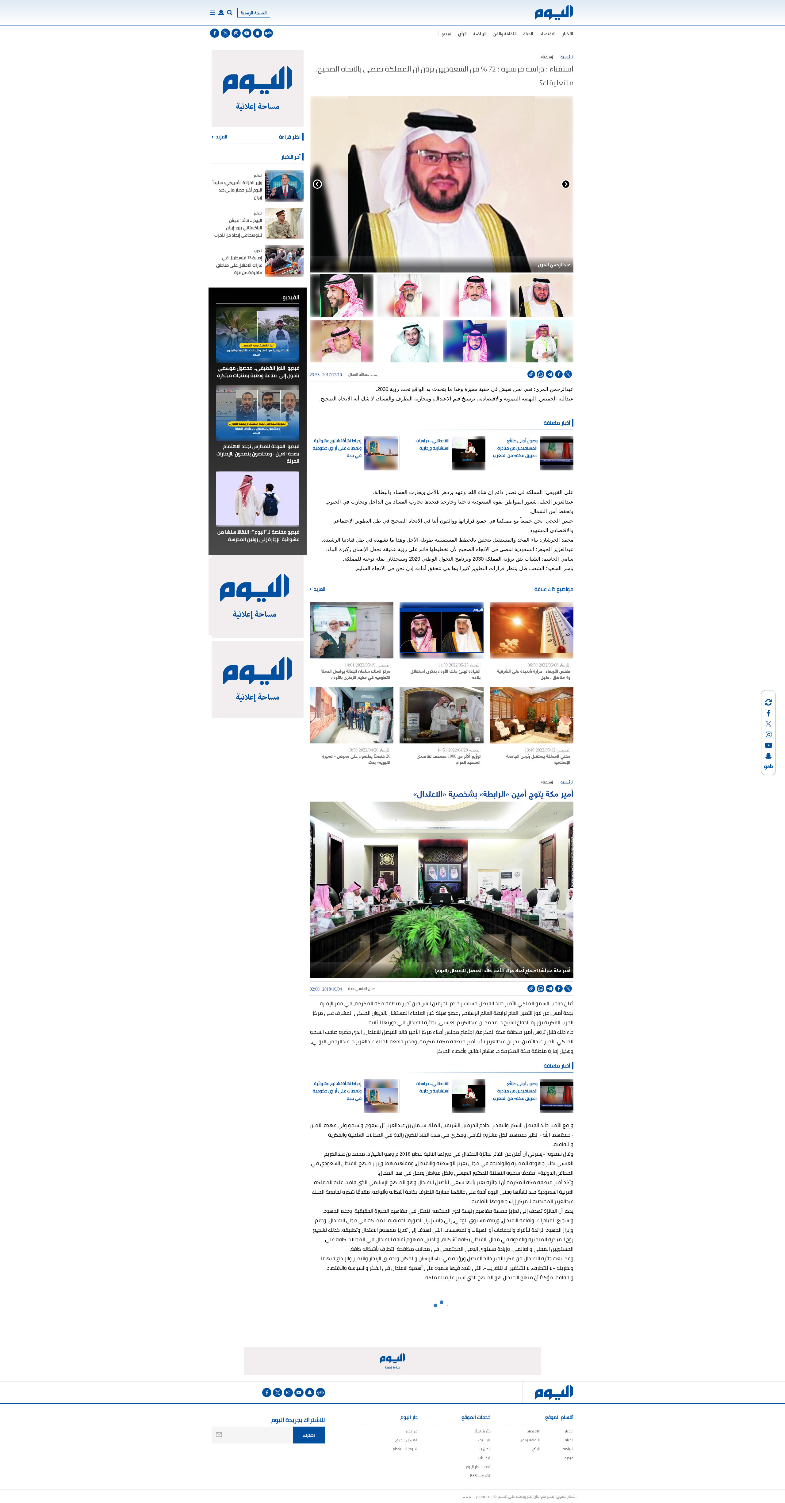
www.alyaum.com (478, 1496)
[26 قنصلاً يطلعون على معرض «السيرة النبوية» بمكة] (351, 715)
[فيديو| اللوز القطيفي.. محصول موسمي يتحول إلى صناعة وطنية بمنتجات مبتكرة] (257, 335)
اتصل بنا (484, 1448)
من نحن (412, 1431)
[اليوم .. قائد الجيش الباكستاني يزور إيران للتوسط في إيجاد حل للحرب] (284, 223)
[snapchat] (257, 33)
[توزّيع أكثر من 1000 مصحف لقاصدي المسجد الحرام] (441, 715)
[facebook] (214, 33)
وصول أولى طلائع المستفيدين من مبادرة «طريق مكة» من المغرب (515, 448)
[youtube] (246, 33)
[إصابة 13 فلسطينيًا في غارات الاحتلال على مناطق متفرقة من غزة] (284, 261)
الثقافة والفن (505, 33)
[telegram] (549, 374)
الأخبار (567, 33)
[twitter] (225, 33)
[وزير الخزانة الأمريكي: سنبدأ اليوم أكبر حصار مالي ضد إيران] (284, 186)
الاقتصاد (548, 33)
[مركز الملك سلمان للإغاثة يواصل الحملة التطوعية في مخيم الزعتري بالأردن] (351, 630)
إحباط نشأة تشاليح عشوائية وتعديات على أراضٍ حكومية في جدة (337, 448)
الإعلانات (484, 1457)
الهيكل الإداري (406, 1439)
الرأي (462, 33)
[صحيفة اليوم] (548, 12)
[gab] (268, 33)
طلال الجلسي (365, 988)
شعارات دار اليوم (478, 1466)
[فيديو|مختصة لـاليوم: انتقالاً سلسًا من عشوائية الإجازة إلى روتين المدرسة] (257, 499)
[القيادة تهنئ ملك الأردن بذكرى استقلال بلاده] (441, 630)
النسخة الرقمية (254, 12)
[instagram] (236, 33)
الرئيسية (567, 56)
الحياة (528, 33)
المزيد (319, 589)
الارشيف (484, 1439)
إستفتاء (547, 56)
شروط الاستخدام (405, 1448)
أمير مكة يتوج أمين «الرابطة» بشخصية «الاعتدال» (493, 792)
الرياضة (480, 33)
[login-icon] (221, 12)
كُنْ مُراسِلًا (483, 1431)
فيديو (446, 33)
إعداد (374, 374)
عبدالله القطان (359, 374)
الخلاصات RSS (480, 1475)
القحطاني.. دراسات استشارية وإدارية (432, 444)
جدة (351, 988)
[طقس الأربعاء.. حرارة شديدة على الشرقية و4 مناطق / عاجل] (531, 630)
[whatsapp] (540, 374)
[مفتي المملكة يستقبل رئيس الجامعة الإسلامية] (531, 715)
